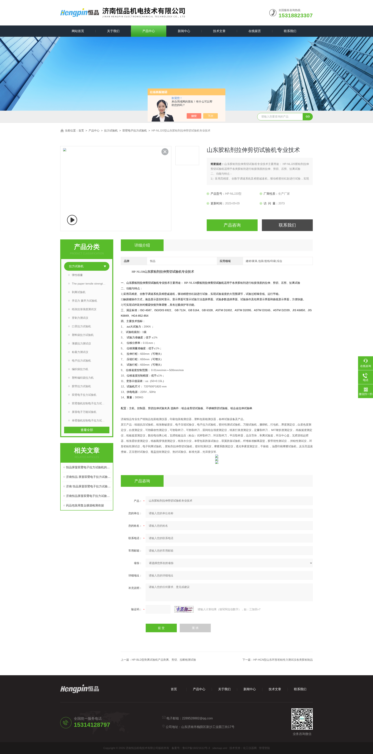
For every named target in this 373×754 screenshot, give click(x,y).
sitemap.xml (219, 748)
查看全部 (87, 430)
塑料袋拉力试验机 (83, 334)
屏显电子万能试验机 (84, 411)
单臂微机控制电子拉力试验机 (89, 420)
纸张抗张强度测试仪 (84, 309)
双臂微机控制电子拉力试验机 (89, 403)
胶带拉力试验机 (81, 386)
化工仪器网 (250, 748)
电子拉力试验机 (81, 360)
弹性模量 (77, 275)
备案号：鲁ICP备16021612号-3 (191, 748)
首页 (81, 130)
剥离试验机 (78, 292)
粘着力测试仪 (80, 352)
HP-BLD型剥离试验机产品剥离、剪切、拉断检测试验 (164, 659)
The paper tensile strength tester (90, 283)
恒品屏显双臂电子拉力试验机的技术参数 (88, 467)
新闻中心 (184, 31)
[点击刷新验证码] (184, 609)
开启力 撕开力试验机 (84, 300)
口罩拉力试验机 (81, 326)
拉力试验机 (111, 130)
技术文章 (219, 31)
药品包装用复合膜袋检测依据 (85, 505)
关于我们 (113, 31)
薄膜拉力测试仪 (81, 343)
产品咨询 (232, 225)
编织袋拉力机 (80, 369)
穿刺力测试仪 (80, 317)
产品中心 (148, 31)
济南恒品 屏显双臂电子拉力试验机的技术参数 (88, 476)
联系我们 (290, 31)
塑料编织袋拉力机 (83, 377)
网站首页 (78, 31)
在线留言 (254, 31)
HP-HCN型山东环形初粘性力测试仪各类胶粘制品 (283, 659)
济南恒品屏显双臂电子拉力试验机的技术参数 (88, 495)
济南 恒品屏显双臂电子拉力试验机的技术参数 (88, 486)
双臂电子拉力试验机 (134, 130)
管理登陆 (264, 748)
